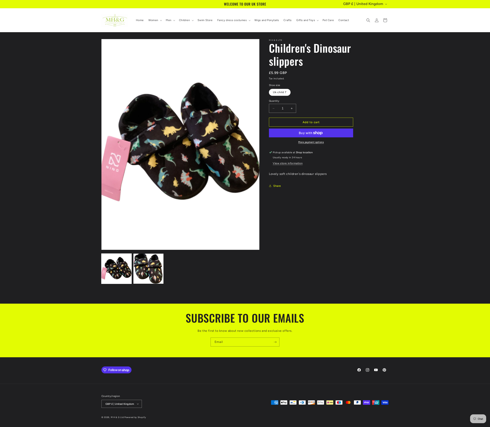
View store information (288, 163)
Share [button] (277, 186)
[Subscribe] (275, 342)
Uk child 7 (280, 92)
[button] (154, 20)
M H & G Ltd (117, 417)
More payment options (311, 142)
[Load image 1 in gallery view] (116, 269)
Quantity (274, 100)
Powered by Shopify (135, 417)
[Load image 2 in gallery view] (148, 269)
